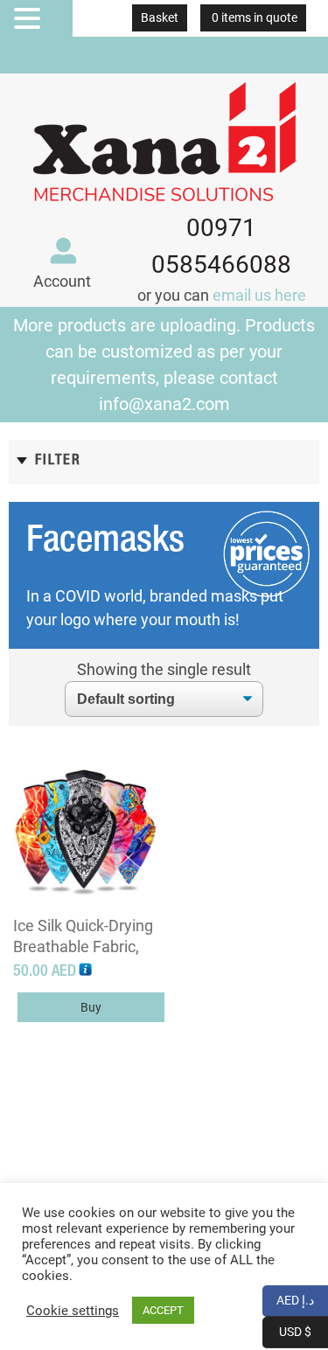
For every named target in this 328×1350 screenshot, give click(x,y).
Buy (90, 1007)
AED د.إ (302, 1299)
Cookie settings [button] (72, 1311)
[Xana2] (164, 138)
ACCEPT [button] (163, 1310)
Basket (159, 17)
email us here (259, 295)
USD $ (303, 1330)
